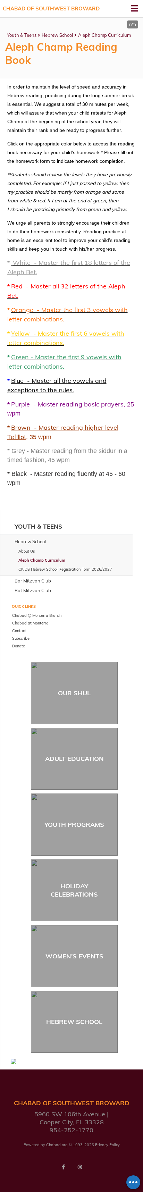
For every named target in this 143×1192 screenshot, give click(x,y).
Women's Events (74, 956)
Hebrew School (57, 35)
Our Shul (74, 693)
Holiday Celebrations (74, 890)
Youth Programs (74, 825)
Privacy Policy (107, 1144)
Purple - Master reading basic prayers (67, 404)
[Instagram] (79, 1167)
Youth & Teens (21, 35)
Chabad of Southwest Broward (51, 8)
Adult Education (74, 759)
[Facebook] (63, 1167)
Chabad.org (57, 1144)
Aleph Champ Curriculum (104, 35)
